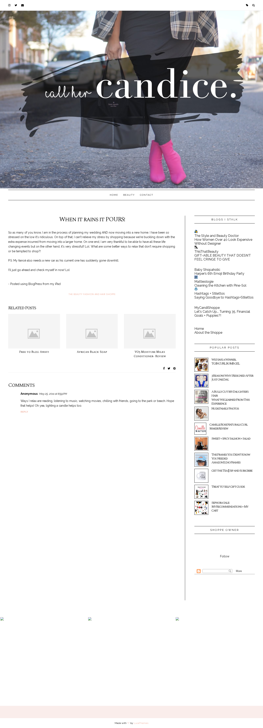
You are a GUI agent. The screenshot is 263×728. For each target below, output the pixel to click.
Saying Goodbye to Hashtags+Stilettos (224, 297)
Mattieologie (203, 282)
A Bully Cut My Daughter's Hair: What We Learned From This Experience (230, 397)
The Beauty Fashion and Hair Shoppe (91, 294)
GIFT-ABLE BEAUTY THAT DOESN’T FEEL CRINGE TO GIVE (222, 257)
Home (114, 195)
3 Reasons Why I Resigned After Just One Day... (232, 377)
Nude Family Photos (225, 408)
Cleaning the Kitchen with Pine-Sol (220, 285)
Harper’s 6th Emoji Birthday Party (219, 273)
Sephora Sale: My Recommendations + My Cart (229, 506)
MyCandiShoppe (207, 308)
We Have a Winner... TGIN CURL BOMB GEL (225, 361)
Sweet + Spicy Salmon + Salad (230, 438)
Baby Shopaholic (207, 270)
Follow (224, 556)
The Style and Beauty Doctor (216, 236)
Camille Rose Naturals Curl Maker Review (228, 426)
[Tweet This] (169, 368)
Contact (146, 195)
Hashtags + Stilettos (209, 293)
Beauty (129, 195)
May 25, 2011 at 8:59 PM (53, 393)
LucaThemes (141, 723)
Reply (24, 412)
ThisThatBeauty (206, 251)
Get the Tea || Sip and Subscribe (231, 470)
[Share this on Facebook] (164, 368)
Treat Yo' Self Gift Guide (228, 486)
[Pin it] (174, 368)
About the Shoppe (208, 332)
